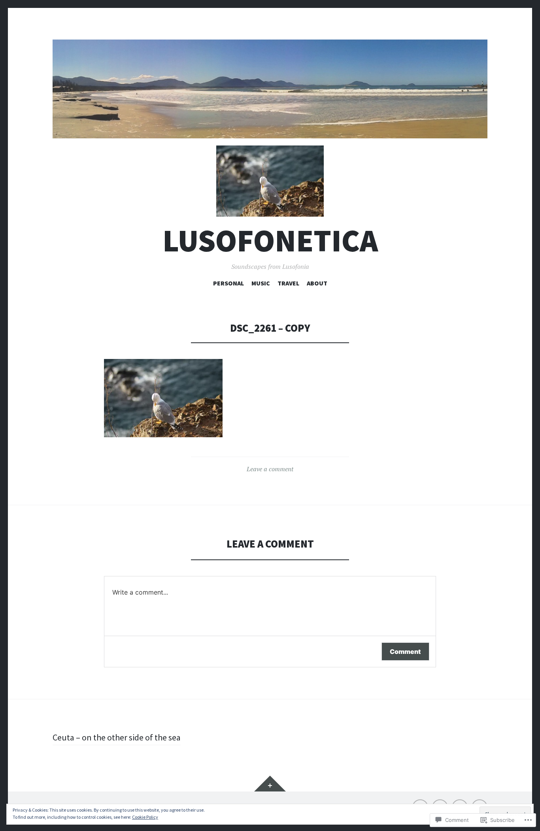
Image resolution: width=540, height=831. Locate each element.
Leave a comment (270, 469)
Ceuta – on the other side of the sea (117, 737)
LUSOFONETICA (270, 240)
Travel (288, 283)
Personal (228, 283)
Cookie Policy (145, 817)
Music (260, 283)
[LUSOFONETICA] (270, 89)
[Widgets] (270, 783)
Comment (405, 651)
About (317, 283)
